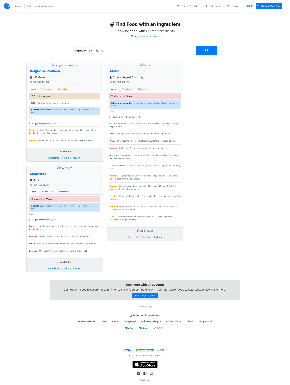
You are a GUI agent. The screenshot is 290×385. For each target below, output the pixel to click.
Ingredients (82, 50)
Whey (32, 243)
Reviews (77, 158)
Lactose (33, 251)
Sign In (249, 5)
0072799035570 (120, 82)
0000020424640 (41, 82)
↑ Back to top (145, 306)
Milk (31, 236)
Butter (32, 226)
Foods (18, 6)
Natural (113, 206)
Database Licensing (145, 350)
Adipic (190, 321)
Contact (162, 349)
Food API (128, 350)
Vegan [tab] (33, 89)
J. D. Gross (38, 77)
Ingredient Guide (144, 355)
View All (56, 123)
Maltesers (38, 174)
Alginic (143, 327)
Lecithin (113, 196)
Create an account (41, 110)
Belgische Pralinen (45, 71)
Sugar (112, 216)
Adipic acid (205, 321)
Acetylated (130, 321)
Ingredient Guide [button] (188, 6)
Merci (114, 71)
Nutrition (66, 158)
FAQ (131, 355)
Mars (35, 180)
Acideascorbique (151, 321)
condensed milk (86, 321)
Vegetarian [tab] (47, 89)
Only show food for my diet (146, 36)
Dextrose (33, 130)
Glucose (113, 186)
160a (103, 321)
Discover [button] (234, 6)
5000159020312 (40, 185)
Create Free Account (145, 295)
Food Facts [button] (213, 6)
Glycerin (33, 140)
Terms (158, 355)
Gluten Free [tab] (63, 89)
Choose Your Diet (270, 6)
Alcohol (129, 327)
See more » (158, 327)
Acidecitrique (173, 321)
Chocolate (114, 165)
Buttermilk (114, 155)
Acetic (114, 321)
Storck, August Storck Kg (127, 77)
